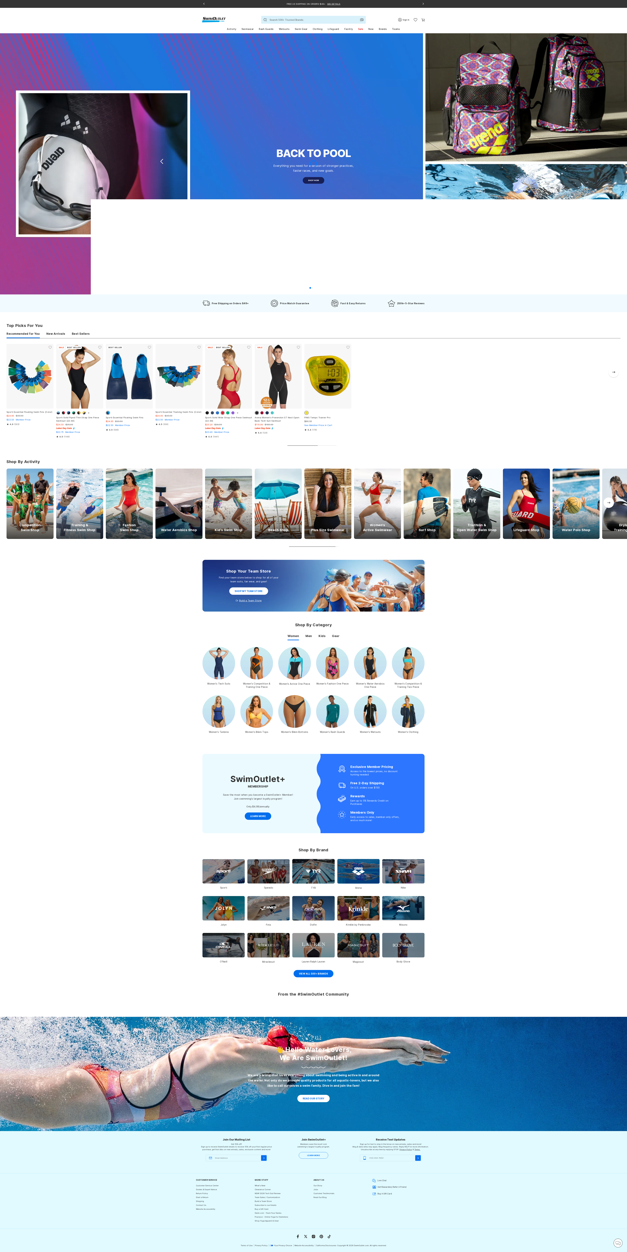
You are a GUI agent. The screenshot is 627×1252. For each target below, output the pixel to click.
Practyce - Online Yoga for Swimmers (271, 1217)
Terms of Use (247, 1245)
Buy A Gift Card (385, 1193)
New (371, 29)
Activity (231, 29)
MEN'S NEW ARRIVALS (313, 191)
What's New (260, 1185)
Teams (396, 29)
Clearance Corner (263, 1189)
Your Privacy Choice (283, 1245)
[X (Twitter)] (306, 1236)
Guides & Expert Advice (206, 1189)
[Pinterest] (321, 1236)
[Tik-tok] (329, 1236)
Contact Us (201, 1205)
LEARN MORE (313, 1155)
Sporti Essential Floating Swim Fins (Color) (29, 412)
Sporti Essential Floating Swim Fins (125, 417)
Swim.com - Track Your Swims (268, 1213)
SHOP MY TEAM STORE (249, 591)
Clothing (317, 29)
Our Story (318, 1185)
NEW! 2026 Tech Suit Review (268, 1193)
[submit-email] (264, 1158)
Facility (348, 29)
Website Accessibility (205, 1209)
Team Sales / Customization (267, 1197)
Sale (360, 29)
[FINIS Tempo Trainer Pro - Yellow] (327, 376)
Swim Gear (301, 29)
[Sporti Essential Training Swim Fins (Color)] (178, 376)
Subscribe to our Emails (265, 1205)
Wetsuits (284, 29)
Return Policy (202, 1193)
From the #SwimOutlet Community (313, 994)
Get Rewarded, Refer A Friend (392, 1187)
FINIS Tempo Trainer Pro (317, 417)
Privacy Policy (406, 1149)
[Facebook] (298, 1236)
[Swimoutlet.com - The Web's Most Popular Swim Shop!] (214, 19)
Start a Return (202, 1197)
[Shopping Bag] (423, 20)
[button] (464, 161)
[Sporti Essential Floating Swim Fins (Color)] (30, 376)
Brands (383, 29)
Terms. (417, 1149)
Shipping (200, 1201)
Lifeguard (333, 29)
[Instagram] (313, 1236)
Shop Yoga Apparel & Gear (267, 1221)
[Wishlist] (415, 20)
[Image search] (362, 20)
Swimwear (247, 29)
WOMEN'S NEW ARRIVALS (313, 180)
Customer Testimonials (324, 1193)
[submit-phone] (418, 1158)
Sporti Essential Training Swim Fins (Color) (178, 412)
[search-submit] (265, 20)
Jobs (316, 1189)
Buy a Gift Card (261, 1209)
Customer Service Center (207, 1185)
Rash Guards (266, 29)
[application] (618, 1243)
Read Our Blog (320, 1197)
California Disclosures (326, 1245)
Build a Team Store (250, 600)
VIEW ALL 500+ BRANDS (313, 973)
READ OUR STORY (313, 1098)
